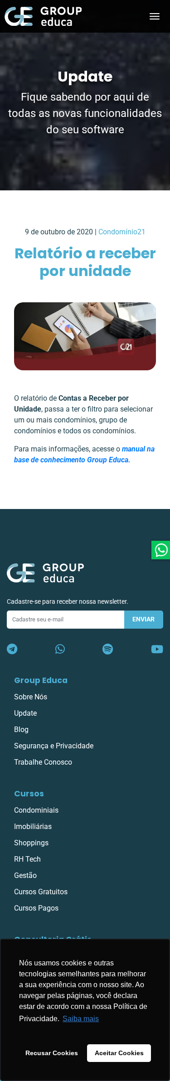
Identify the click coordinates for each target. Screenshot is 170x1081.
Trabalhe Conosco (43, 762)
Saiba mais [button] (81, 1019)
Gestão (25, 875)
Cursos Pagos (36, 908)
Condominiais (36, 810)
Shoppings (31, 843)
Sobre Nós (30, 697)
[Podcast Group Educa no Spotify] (107, 649)
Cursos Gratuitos (41, 891)
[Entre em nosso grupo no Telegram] (12, 649)
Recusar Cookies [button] (51, 1053)
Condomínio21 (122, 232)
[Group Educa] (45, 572)
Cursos (29, 793)
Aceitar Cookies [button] (119, 1053)
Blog (21, 729)
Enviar (143, 619)
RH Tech (27, 859)
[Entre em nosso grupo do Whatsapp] (60, 649)
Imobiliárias (33, 826)
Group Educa (41, 680)
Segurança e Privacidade (53, 746)
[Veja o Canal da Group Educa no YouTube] (157, 649)
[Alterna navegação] (154, 16)
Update (25, 713)
